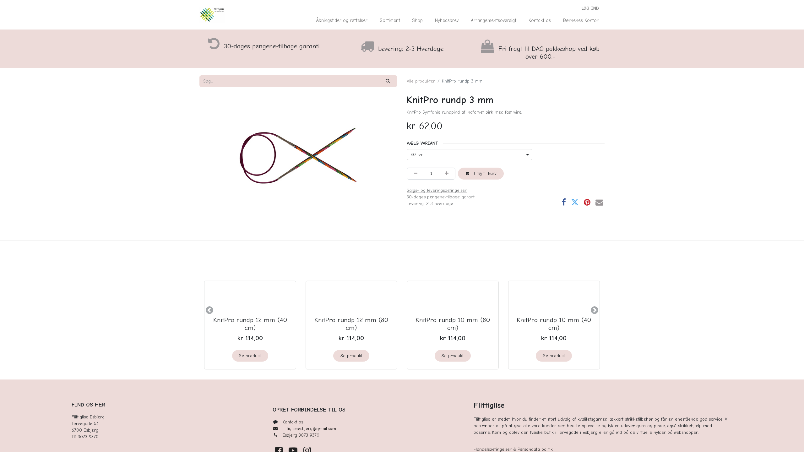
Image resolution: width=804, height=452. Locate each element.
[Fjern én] (415, 173)
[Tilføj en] (446, 173)
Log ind (590, 8)
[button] (209, 309)
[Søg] (388, 81)
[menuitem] (342, 20)
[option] (402, 309)
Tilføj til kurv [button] (484, 173)
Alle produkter (421, 81)
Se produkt (250, 355)
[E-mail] (599, 203)
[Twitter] (575, 203)
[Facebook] (564, 203)
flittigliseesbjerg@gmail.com (309, 428)
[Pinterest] (587, 203)
